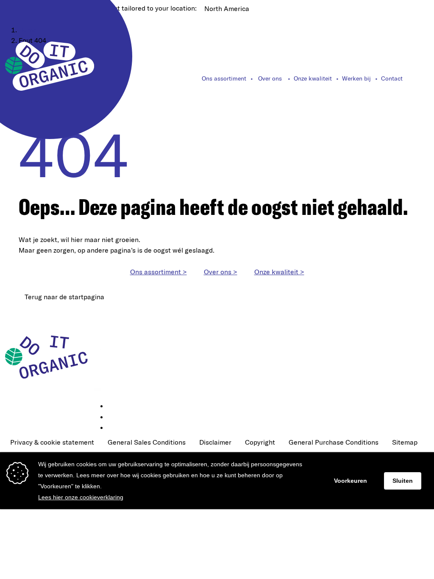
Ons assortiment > (158, 271)
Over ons (270, 78)
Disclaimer (215, 442)
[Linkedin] (114, 406)
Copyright (260, 442)
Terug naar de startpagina (64, 296)
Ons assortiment (224, 78)
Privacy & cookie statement (52, 442)
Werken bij (356, 78)
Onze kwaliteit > (279, 271)
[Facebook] (114, 417)
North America (226, 8)
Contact (392, 78)
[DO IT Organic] (49, 356)
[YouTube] (114, 428)
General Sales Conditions (147, 442)
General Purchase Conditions (333, 442)
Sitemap (404, 442)
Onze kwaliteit (313, 78)
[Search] (424, 78)
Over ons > (220, 271)
